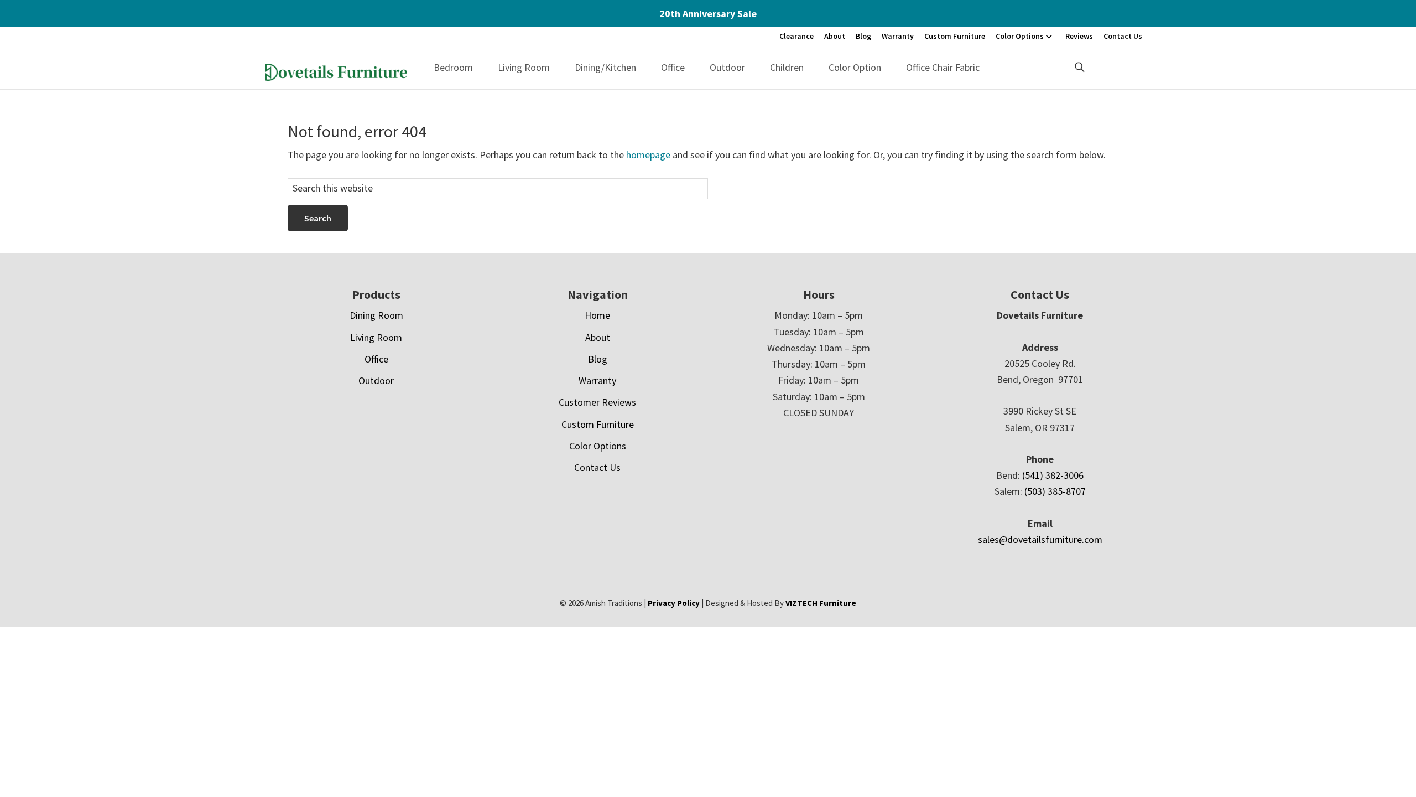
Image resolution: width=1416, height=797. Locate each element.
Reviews (1079, 36)
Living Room (524, 67)
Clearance (796, 36)
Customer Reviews (597, 402)
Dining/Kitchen (605, 67)
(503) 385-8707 (1055, 491)
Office (673, 67)
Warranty (898, 36)
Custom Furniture (954, 36)
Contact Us (1122, 36)
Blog (863, 36)
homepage (648, 154)
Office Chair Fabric (943, 67)
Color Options (1020, 36)
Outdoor (727, 67)
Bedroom (453, 67)
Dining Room (376, 315)
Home (597, 315)
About (834, 36)
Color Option (855, 67)
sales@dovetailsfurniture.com (1040, 539)
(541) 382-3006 (1053, 475)
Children (787, 67)
